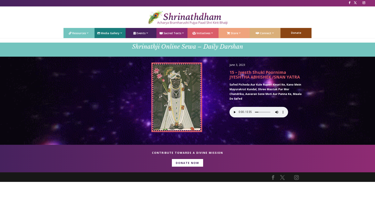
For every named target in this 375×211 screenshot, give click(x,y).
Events (141, 33)
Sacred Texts (172, 33)
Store (234, 33)
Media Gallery (110, 33)
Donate (296, 33)
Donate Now (187, 163)
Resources (78, 33)
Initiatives (203, 33)
